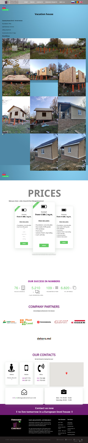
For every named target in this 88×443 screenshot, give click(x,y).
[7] (72, 77)
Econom (24, 214)
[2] (44, 48)
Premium (64, 214)
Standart (44, 212)
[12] (44, 152)
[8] (16, 114)
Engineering (70, 426)
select (24, 243)
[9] (44, 114)
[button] (66, 373)
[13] (72, 152)
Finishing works (71, 434)
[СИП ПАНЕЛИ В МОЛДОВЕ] (11, 3)
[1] (16, 48)
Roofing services (71, 432)
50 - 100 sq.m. (63, 430)
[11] (3, 134)
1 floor (61, 422)
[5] (16, 77)
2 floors (61, 424)
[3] (72, 48)
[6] (44, 69)
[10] (72, 114)
